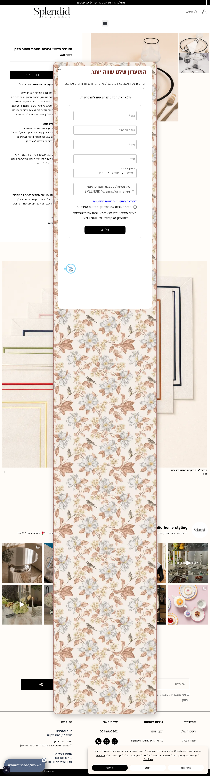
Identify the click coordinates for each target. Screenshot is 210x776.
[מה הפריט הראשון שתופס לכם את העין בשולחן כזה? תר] (22, 605)
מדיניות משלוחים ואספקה (147, 740)
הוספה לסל (32, 75)
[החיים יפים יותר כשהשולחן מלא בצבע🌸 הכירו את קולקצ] (188, 605)
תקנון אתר (157, 731)
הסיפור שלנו (188, 731)
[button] (105, 23)
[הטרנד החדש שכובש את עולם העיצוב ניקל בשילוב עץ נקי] (22, 563)
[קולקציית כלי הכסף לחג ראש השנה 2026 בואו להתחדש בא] (188, 563)
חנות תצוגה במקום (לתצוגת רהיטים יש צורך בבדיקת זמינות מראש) (46, 743)
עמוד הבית (189, 740)
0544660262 (109, 731)
